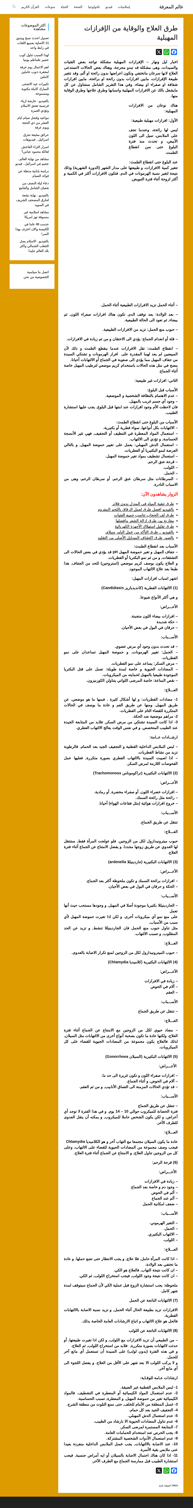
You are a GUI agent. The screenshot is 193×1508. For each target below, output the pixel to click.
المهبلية (168, 1485)
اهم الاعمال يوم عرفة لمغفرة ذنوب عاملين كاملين (34, 72)
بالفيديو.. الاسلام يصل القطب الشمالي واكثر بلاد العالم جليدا (34, 246)
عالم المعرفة (171, 6)
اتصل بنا (43, 272)
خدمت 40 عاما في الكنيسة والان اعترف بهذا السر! (32, 229)
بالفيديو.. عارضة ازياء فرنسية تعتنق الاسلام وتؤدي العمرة (35, 105)
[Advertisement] (95, 130)
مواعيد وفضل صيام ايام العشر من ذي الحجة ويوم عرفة (33, 122)
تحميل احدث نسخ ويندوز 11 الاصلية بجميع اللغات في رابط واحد (32, 43)
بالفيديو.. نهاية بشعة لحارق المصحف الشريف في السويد (32, 200)
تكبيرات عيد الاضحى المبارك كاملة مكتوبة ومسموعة (35, 88)
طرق (161, 1485)
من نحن (29, 277)
